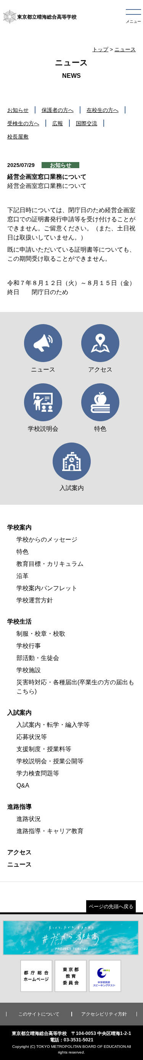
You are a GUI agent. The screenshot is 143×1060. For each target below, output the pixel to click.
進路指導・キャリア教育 (50, 831)
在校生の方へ (103, 110)
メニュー (133, 21)
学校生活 (19, 621)
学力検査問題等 (37, 773)
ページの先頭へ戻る (111, 906)
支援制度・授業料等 (43, 749)
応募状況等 (31, 737)
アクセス (19, 852)
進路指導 (19, 806)
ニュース (125, 49)
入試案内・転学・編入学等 (53, 724)
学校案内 (19, 527)
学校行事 (28, 646)
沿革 (22, 576)
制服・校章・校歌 (40, 633)
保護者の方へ (58, 110)
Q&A (22, 785)
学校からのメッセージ (46, 539)
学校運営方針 (34, 600)
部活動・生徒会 (37, 658)
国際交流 (86, 123)
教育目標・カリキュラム (50, 564)
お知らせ (18, 110)
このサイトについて (38, 1014)
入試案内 (19, 712)
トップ (100, 49)
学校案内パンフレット (46, 588)
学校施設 (28, 670)
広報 (57, 123)
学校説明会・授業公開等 (50, 761)
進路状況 (28, 819)
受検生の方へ (23, 123)
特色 (22, 551)
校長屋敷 (18, 137)
